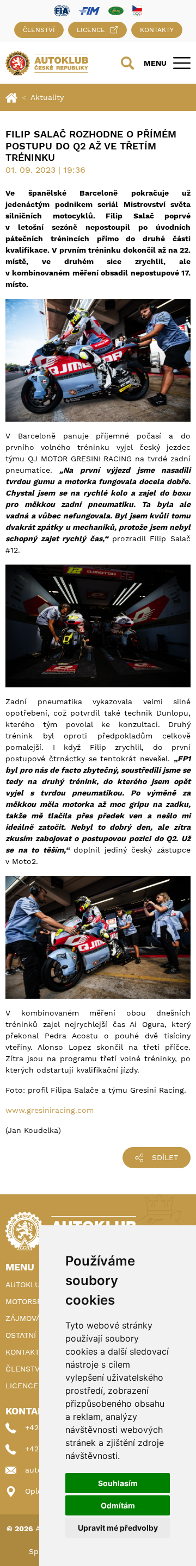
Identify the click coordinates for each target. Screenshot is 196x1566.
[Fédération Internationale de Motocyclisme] (89, 10)
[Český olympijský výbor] (137, 10)
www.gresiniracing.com (49, 1110)
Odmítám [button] (118, 1505)
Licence (91, 30)
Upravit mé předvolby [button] (118, 1527)
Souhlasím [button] (118, 1483)
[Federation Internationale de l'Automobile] (62, 10)
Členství (39, 30)
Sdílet (165, 1157)
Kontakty (157, 30)
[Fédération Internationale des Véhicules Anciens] (116, 10)
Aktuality (47, 97)
